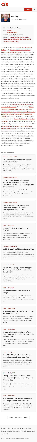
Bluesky (9, 30)
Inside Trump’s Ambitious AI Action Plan (18, 249)
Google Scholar (12, 32)
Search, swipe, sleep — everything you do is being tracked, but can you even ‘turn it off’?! (17, 270)
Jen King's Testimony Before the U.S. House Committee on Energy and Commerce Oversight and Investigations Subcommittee (18, 183)
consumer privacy (15, 37)
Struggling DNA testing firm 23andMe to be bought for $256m (18, 312)
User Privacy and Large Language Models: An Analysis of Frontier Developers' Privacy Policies (16, 207)
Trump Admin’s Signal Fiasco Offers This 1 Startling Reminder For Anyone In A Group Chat (18, 334)
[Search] (34, 9)
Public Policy (14, 41)
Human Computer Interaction (17, 39)
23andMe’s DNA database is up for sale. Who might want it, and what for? (17, 356)
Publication (6, 156)
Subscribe (28, 9)
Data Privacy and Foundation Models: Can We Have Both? (17, 161)
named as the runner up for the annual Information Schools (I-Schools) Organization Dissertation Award (18, 114)
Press (4, 225)
